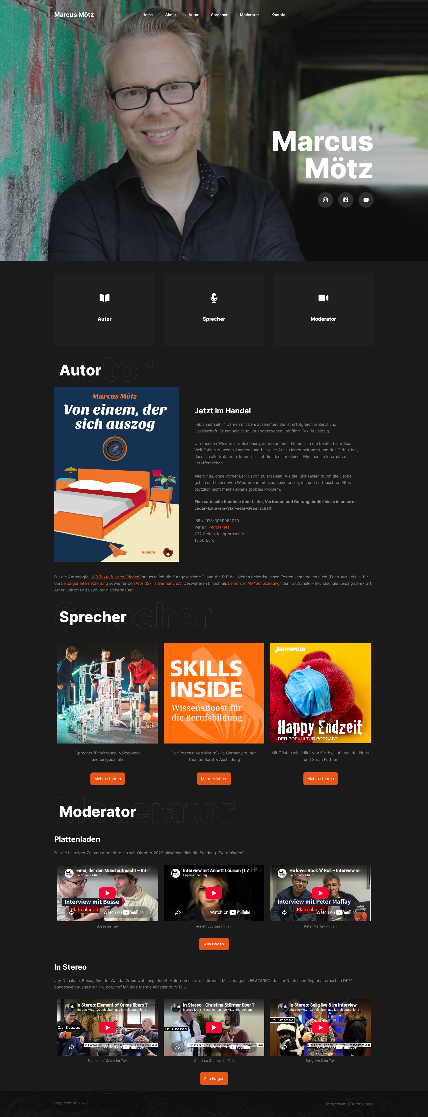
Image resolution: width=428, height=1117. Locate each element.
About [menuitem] (170, 14)
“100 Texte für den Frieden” (115, 576)
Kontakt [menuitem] (278, 14)
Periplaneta (219, 527)
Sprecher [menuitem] (219, 14)
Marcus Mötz (74, 14)
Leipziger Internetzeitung (84, 583)
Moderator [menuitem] (249, 14)
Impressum (337, 1103)
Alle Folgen (214, 944)
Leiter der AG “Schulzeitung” (254, 583)
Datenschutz (362, 1103)
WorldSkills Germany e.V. (159, 583)
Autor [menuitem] (193, 14)
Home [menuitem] (147, 14)
